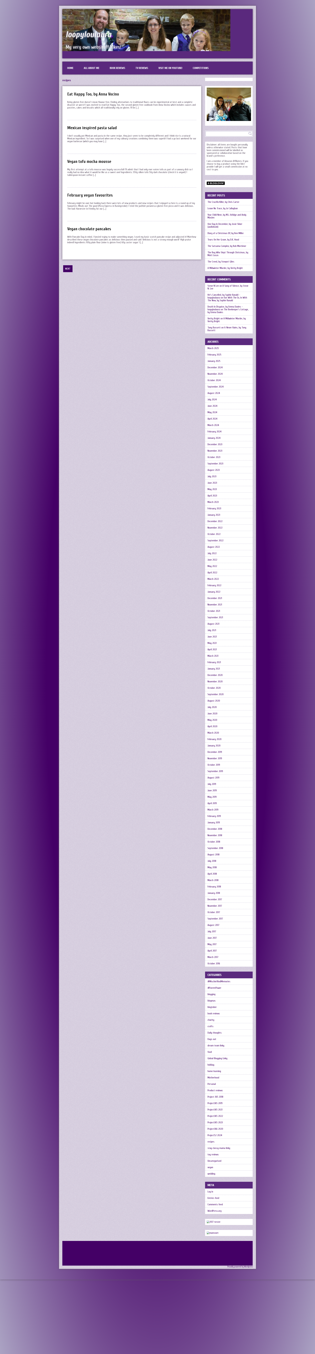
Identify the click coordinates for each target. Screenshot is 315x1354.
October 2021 (214, 611)
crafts (210, 1026)
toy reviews (213, 1154)
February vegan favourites (90, 195)
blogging (211, 994)
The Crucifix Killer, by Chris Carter (223, 202)
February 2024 (214, 431)
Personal (212, 1084)
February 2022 (214, 585)
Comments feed (215, 1204)
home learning (214, 1071)
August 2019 (213, 777)
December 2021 (215, 598)
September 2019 (215, 771)
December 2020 (215, 675)
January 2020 (214, 745)
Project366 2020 (215, 1129)
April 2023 (212, 495)
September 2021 (215, 617)
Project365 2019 (215, 1103)
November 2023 (215, 450)
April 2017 (212, 950)
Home (70, 68)
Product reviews (215, 1090)
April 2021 (212, 649)
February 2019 (214, 816)
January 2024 (214, 438)
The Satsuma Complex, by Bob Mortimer (227, 246)
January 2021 (214, 668)
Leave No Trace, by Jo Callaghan (223, 208)
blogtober (212, 1007)
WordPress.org (214, 1211)
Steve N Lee (213, 285)
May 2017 (212, 944)
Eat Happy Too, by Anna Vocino (93, 94)
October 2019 (214, 765)
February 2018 (214, 886)
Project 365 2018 (215, 1096)
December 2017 (215, 899)
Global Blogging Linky (217, 1058)
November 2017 (215, 906)
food (210, 1052)
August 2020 (214, 700)
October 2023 (214, 457)
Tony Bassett (214, 327)
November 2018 (215, 835)
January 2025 (214, 361)
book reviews (214, 1013)
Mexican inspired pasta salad (92, 128)
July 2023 (212, 476)
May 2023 (212, 489)
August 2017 (213, 925)
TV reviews (142, 68)
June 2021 (212, 636)
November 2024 (215, 374)
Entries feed (213, 1198)
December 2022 (215, 521)
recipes (211, 1141)
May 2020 (212, 720)
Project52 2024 (215, 1135)
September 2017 (215, 918)
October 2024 (214, 380)
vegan (210, 1167)
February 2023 (214, 508)
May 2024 (212, 412)
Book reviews (117, 68)
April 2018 (212, 873)
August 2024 (214, 393)
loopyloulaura (88, 34)
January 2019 (214, 822)
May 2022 (212, 566)
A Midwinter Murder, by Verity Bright (225, 268)
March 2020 (213, 732)
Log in (210, 1191)
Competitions (201, 68)
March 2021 (213, 656)
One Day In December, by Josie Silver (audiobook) (225, 225)
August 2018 (214, 854)
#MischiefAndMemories (219, 981)
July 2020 (212, 707)
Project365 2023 (215, 1122)
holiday (211, 1064)
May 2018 (212, 867)
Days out (212, 1039)
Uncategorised (214, 1161)
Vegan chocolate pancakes (89, 229)
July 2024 (212, 399)
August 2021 (213, 624)
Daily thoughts (215, 1032)
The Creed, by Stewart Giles (221, 261)
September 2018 (215, 848)
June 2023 (212, 483)
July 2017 (212, 931)
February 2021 (214, 662)
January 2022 (214, 591)
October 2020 (214, 688)
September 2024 (216, 386)
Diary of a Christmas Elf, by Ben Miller (226, 233)
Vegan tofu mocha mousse (89, 161)
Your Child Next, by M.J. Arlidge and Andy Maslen (227, 216)
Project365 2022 (215, 1116)
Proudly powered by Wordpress (240, 1267)
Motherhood (213, 1077)
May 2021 (212, 643)
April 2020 (212, 726)
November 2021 (215, 604)
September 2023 (215, 463)
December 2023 (215, 444)
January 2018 (214, 893)
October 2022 (214, 534)
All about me (91, 68)
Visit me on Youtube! (170, 68)
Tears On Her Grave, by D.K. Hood (223, 239)
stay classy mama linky (219, 1148)
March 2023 (213, 502)
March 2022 (213, 579)
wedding (211, 1173)
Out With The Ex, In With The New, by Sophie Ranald (227, 299)
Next (68, 268)
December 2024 (215, 367)
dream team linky (216, 1045)
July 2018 (212, 861)
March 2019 (213, 809)
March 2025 (213, 348)
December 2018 (215, 829)
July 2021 (212, 630)
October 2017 (214, 912)
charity (211, 1020)
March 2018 (213, 880)
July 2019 (212, 784)
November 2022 (215, 527)
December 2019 (215, 752)
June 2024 (212, 406)
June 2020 (212, 713)
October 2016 (214, 963)
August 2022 (214, 547)
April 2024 (212, 418)
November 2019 (215, 758)
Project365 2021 (215, 1109)
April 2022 (212, 572)
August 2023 (214, 470)
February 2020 (214, 739)
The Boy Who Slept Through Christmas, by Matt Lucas (228, 254)
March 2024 (213, 425)
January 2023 (214, 515)
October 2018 (214, 841)
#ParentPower (214, 988)
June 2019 (212, 790)
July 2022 (212, 553)
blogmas (212, 1000)
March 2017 (213, 957)
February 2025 (214, 354)
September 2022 (215, 540)
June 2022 (212, 559)
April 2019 (212, 803)
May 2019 (212, 797)
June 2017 (212, 938)
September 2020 (216, 694)
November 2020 (215, 681)
